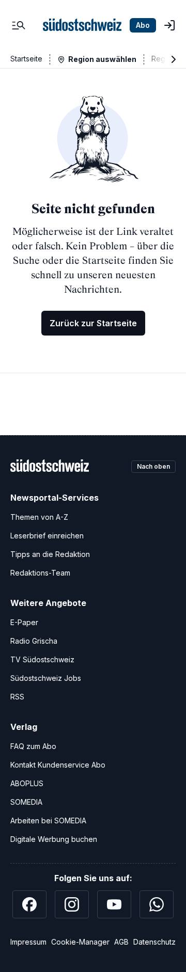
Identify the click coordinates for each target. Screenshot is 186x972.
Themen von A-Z (39, 517)
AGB (121, 941)
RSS (17, 696)
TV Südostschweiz (42, 659)
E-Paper (24, 622)
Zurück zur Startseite (93, 323)
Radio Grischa (33, 640)
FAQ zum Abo (33, 746)
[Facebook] (29, 904)
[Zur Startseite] (82, 25)
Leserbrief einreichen (47, 535)
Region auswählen (102, 59)
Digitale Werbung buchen (53, 839)
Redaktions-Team (40, 572)
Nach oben (153, 466)
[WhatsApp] (157, 904)
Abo (143, 25)
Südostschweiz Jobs (45, 678)
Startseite (26, 58)
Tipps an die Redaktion (50, 554)
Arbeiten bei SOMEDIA (48, 820)
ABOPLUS (26, 783)
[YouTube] (114, 904)
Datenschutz (154, 941)
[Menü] (18, 25)
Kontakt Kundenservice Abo (57, 764)
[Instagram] (72, 904)
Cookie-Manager (80, 941)
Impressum (28, 941)
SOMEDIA (26, 802)
